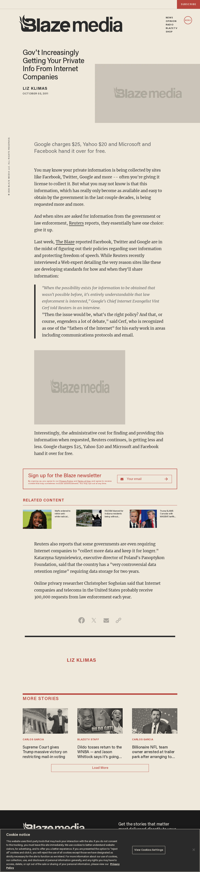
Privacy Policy (66, 481)
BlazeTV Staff (88, 740)
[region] (100, 850)
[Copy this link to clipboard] (118, 620)
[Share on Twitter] (94, 620)
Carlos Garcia (33, 740)
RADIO (170, 25)
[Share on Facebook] (81, 620)
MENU (188, 20)
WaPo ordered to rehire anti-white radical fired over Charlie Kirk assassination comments (62, 514)
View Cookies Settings (148, 850)
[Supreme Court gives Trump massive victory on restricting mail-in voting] (45, 720)
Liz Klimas (35, 89)
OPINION (171, 21)
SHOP (169, 32)
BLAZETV (171, 28)
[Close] (193, 849)
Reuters (76, 223)
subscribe (188, 4)
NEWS (169, 18)
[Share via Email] (106, 620)
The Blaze (65, 241)
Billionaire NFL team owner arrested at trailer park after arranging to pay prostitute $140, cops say (153, 752)
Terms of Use (84, 481)
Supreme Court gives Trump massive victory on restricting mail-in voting (45, 752)
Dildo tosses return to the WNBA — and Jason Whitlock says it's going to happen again (99, 752)
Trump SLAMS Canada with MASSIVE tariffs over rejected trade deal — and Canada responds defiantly (168, 514)
